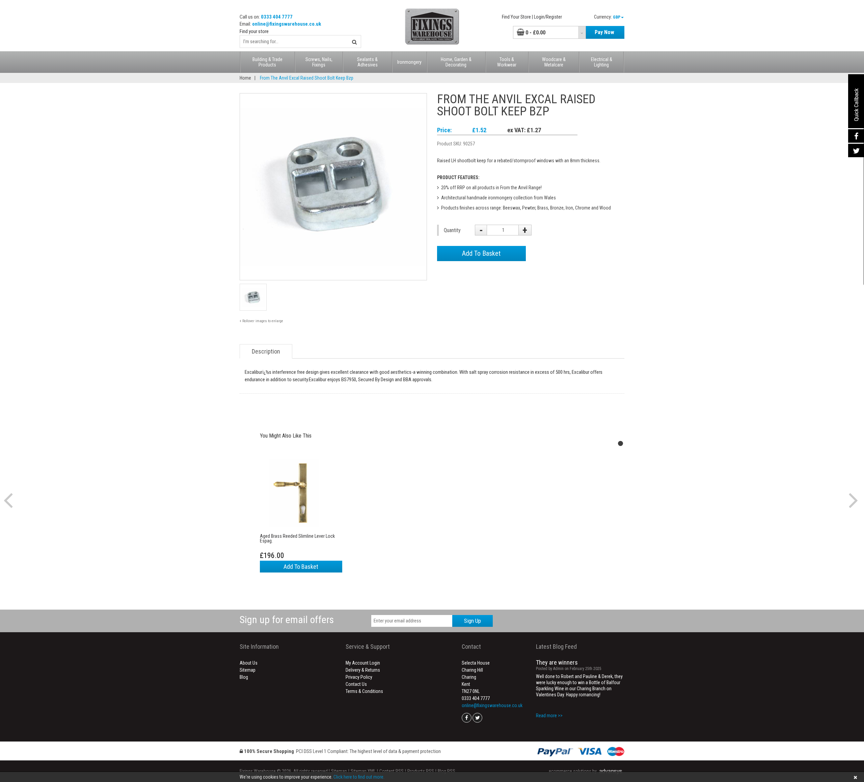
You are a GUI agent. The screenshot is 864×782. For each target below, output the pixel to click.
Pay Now (604, 32)
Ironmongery (409, 62)
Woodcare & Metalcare (554, 62)
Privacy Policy (359, 677)
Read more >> (549, 715)
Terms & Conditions (364, 691)
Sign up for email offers (287, 619)
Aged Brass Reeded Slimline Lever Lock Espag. (297, 538)
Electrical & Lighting (601, 62)
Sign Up (472, 620)
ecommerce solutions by (573, 771)
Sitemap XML (363, 771)
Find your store (254, 31)
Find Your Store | (517, 17)
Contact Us (356, 684)
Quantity (452, 230)
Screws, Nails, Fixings (318, 62)
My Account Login (363, 663)
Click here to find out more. (358, 777)
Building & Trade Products (267, 62)
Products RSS (420, 771)
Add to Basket (301, 566)
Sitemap (247, 670)
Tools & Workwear (506, 62)
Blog (244, 677)
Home (245, 78)
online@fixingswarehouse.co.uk (286, 24)
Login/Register (548, 17)
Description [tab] (266, 351)
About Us (249, 663)
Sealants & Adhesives (367, 62)
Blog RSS (446, 771)
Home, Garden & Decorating (456, 62)
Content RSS (391, 771)
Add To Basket (481, 253)
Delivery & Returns (363, 670)
